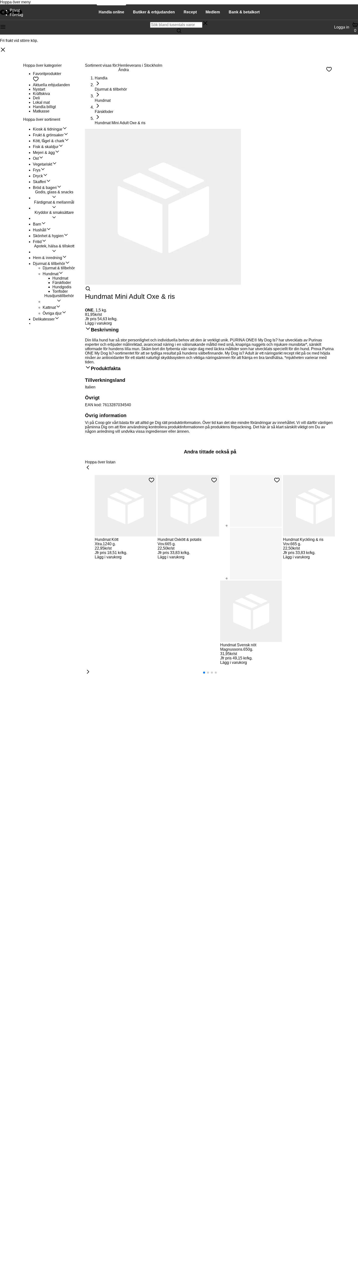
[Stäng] (3, 50)
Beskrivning (105, 329)
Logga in (341, 27)
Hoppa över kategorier (42, 65)
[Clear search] (205, 23)
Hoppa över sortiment (41, 119)
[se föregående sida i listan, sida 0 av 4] (88, 467)
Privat (15, 10)
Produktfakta (106, 368)
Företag (16, 15)
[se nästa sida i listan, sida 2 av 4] (88, 672)
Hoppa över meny (15, 2)
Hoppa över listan (100, 462)
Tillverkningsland (105, 380)
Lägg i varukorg (98, 323)
